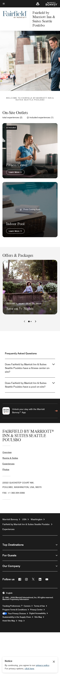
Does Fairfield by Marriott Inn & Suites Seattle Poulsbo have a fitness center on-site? (27, 368)
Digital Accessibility (37, 613)
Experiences (8, 463)
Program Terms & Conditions (14, 610)
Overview (7, 452)
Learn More (14, 172)
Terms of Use (39, 606)
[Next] (35, 321)
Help (20, 621)
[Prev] (24, 321)
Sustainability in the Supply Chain (16, 617)
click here (29, 668)
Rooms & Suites (10, 458)
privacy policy (42, 665)
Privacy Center (36, 610)
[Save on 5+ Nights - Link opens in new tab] (30, 287)
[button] (37, 3)
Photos (5, 469)
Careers (27, 606)
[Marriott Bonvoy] (50, 4)
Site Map (38, 617)
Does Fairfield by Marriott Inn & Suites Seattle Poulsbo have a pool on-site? (25, 385)
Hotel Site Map (8, 621)
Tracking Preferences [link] (11, 606)
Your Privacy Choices (16, 613)
